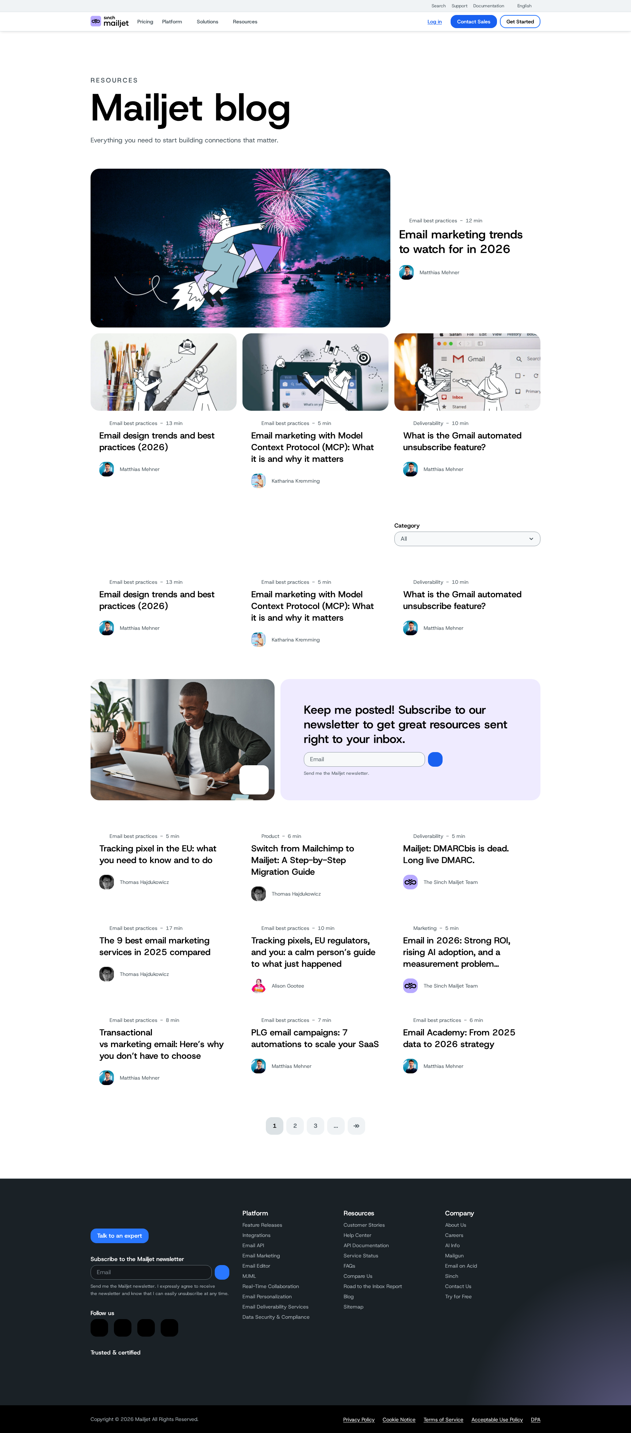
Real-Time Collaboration (270, 1286)
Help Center (357, 1235)
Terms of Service (443, 1419)
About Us (455, 1225)
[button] (435, 6)
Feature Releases (262, 1225)
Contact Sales (473, 21)
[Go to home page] (110, 21)
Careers (454, 1235)
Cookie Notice (399, 1419)
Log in (435, 21)
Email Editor (256, 1266)
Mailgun (454, 1255)
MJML (249, 1276)
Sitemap (353, 1306)
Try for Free (458, 1296)
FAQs (349, 1266)
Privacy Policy (359, 1419)
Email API (253, 1245)
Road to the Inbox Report (373, 1286)
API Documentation (366, 1245)
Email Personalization (267, 1296)
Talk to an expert (119, 1235)
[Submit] (435, 759)
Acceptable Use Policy (497, 1419)
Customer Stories (364, 1225)
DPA (535, 1419)
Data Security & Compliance (276, 1317)
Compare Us (358, 1276)
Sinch (451, 1276)
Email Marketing (261, 1255)
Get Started (520, 21)
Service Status (361, 1255)
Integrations (256, 1235)
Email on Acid (461, 1266)
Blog (349, 1296)
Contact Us (458, 1286)
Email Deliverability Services (275, 1306)
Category (407, 525)
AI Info (452, 1245)
